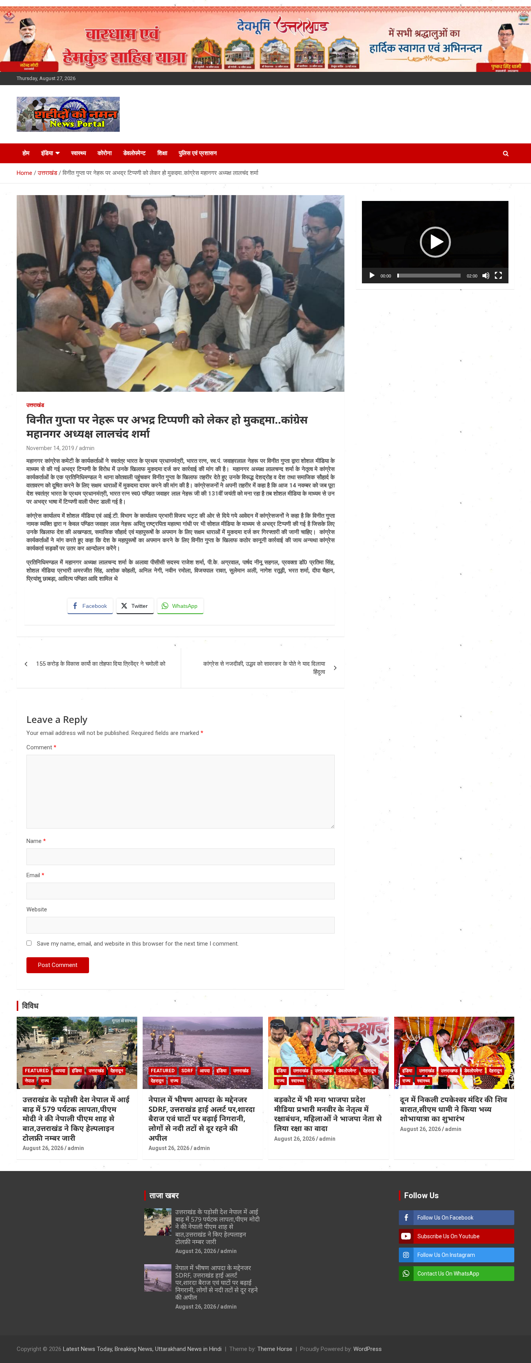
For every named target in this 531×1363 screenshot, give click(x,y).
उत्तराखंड (35, 405)
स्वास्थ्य (78, 153)
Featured (37, 1070)
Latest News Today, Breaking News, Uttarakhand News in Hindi (142, 1349)
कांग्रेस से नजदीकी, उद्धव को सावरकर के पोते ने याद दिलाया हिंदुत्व (264, 667)
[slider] (429, 275)
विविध (30, 1005)
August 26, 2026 (43, 1148)
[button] (435, 242)
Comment (41, 747)
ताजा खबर (164, 1195)
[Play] (372, 275)
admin (86, 448)
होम (26, 153)
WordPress (367, 1349)
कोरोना (105, 153)
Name (36, 841)
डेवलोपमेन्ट (134, 153)
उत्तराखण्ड (323, 1070)
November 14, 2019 (50, 448)
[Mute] (486, 275)
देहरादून (116, 1070)
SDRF (187, 1070)
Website (36, 909)
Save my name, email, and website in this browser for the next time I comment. (138, 943)
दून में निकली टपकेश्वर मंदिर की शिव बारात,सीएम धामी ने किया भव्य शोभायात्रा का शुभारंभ (453, 1109)
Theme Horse (274, 1349)
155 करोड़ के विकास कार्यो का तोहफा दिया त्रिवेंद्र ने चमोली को (100, 663)
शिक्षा (162, 153)
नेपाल (29, 1081)
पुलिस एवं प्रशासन (198, 153)
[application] (435, 242)
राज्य (45, 1081)
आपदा (60, 1070)
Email (35, 875)
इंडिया (47, 153)
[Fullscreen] (498, 275)
